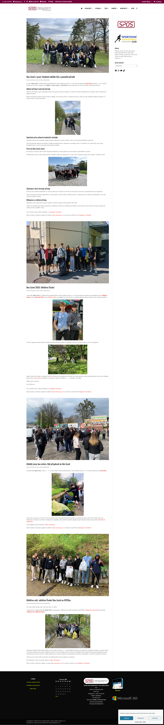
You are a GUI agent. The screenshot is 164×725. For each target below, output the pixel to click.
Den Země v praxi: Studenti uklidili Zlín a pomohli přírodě (50, 76)
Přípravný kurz (128, 56)
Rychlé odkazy (146, 1)
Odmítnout (141, 718)
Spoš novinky (119, 56)
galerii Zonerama (50, 524)
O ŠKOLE (98, 8)
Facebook (88, 215)
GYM (132, 8)
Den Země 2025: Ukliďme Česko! (40, 287)
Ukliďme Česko (52, 297)
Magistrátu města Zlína (92, 610)
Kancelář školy (123, 53)
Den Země (89, 83)
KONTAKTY (123, 8)
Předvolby (155, 718)
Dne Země (37, 378)
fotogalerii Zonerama (55, 212)
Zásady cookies (138, 722)
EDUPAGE (117, 690)
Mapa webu (33, 688)
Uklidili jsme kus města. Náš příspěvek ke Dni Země (48, 464)
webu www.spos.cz (57, 215)
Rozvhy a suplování (125, 54)
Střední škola (46, 80)
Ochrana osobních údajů (33, 682)
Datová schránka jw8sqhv (64, 1)
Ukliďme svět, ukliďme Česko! (35, 612)
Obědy (51, 1)
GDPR (144, 722)
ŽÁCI (106, 8)
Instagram (81, 215)
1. (46, 470)
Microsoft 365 (34, 1)
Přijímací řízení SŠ (120, 51)
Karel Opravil (32, 80)
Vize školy (134, 54)
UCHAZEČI (88, 8)
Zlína (51, 376)
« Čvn (56, 696)
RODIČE (114, 8)
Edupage (43, 1)
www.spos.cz (58, 663)
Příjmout (126, 718)
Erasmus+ (118, 58)
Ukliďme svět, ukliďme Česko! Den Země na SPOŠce (48, 600)
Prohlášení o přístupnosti (33, 685)
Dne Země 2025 (39, 297)
